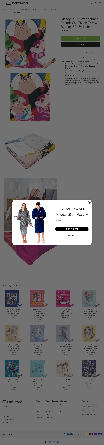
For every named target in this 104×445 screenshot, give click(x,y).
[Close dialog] (89, 202)
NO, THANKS (72, 235)
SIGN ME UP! (72, 229)
